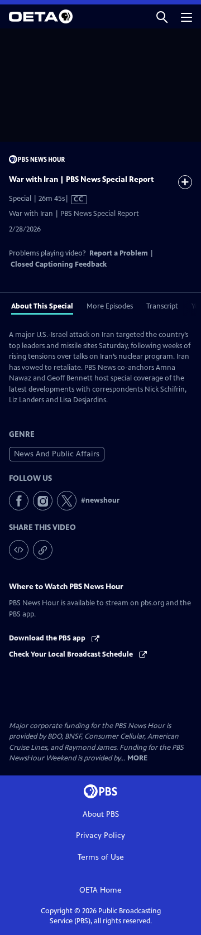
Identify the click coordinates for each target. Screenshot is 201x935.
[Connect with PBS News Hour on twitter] (66, 500)
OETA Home (100, 890)
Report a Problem (118, 253)
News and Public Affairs (56, 454)
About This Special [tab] (42, 306)
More (137, 758)
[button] (162, 16)
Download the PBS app (48, 638)
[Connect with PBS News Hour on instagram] (42, 500)
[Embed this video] (18, 550)
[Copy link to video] (42, 550)
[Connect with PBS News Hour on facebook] (18, 500)
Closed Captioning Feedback (59, 264)
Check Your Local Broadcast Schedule (72, 654)
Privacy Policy (100, 835)
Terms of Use (101, 857)
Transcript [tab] (162, 306)
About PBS (101, 814)
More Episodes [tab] (110, 306)
